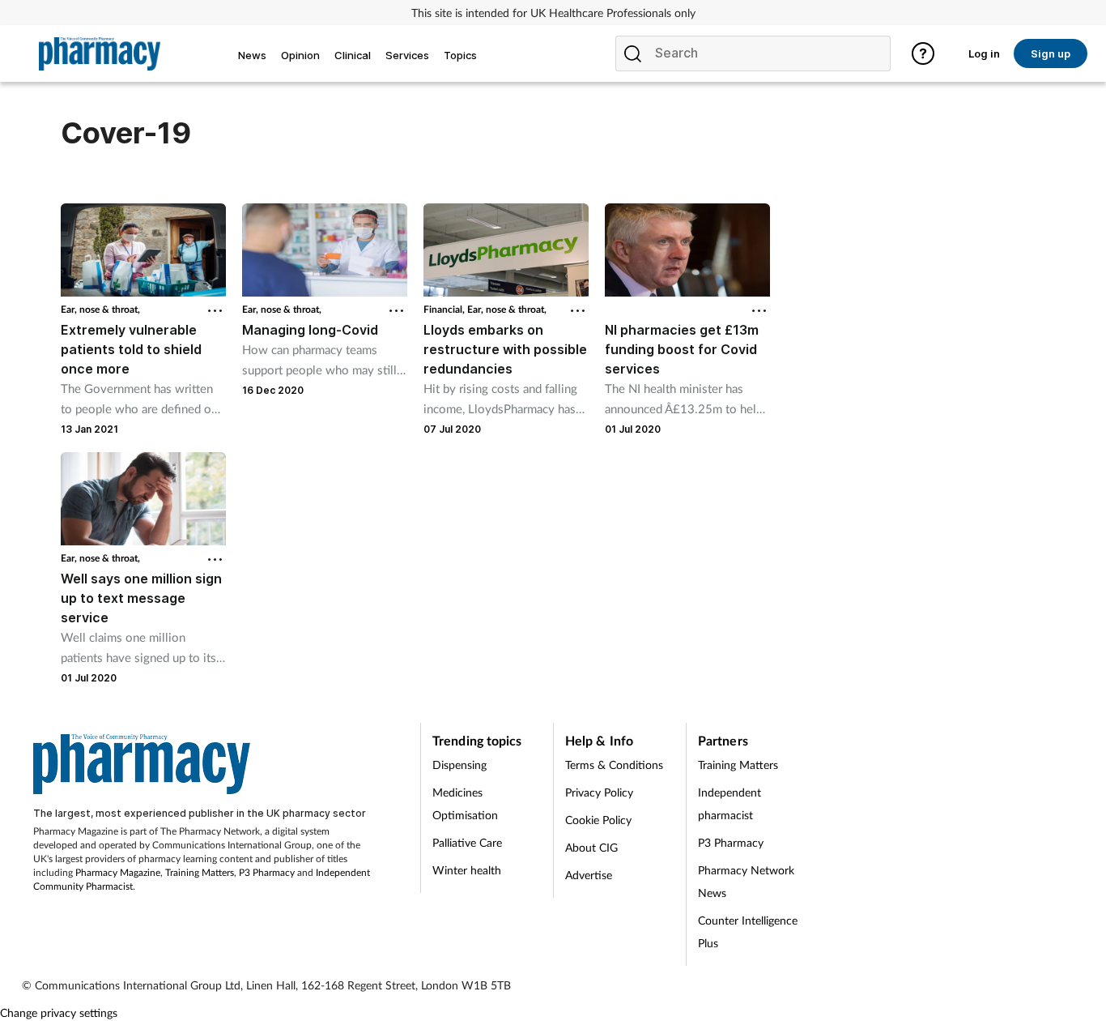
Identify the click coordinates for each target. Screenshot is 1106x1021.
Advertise (588, 875)
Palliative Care (467, 842)
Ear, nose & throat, (100, 309)
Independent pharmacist (729, 803)
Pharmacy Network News (746, 881)
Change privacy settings (58, 1012)
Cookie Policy (598, 820)
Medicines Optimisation (465, 803)
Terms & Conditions (614, 764)
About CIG (591, 847)
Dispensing (459, 764)
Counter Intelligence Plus (748, 931)
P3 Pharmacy (267, 872)
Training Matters (199, 872)
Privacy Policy (599, 792)
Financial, (445, 309)
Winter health (466, 870)
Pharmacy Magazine (117, 872)
